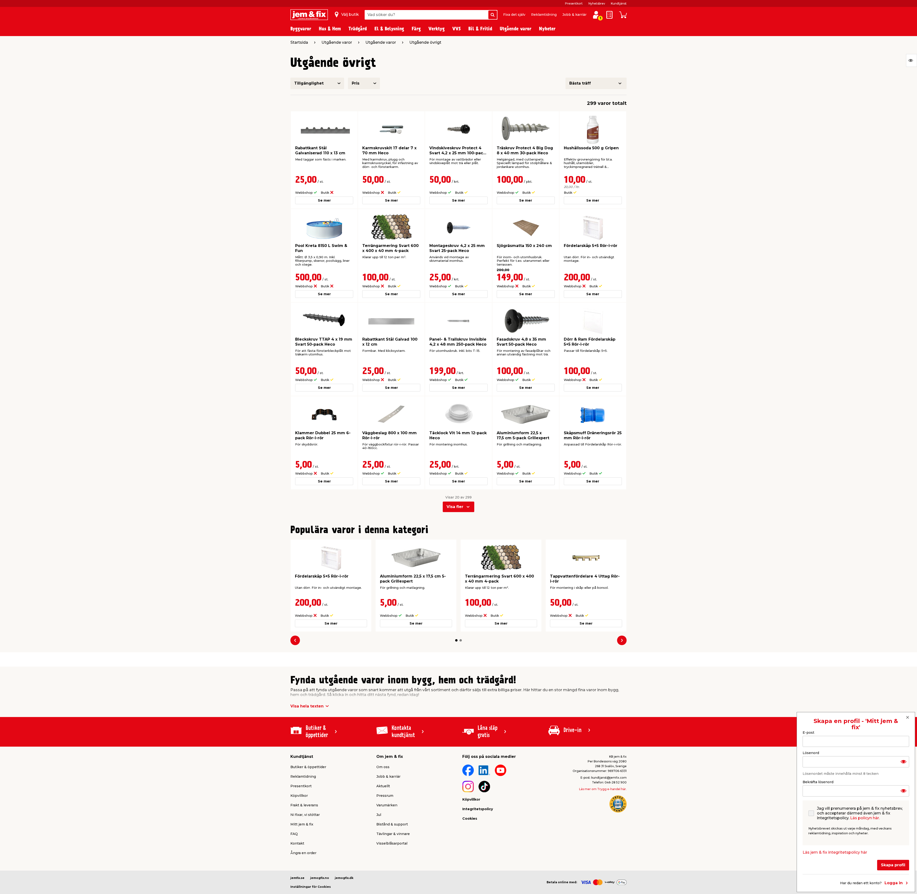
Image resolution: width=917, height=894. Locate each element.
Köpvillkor (299, 795)
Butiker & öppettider (308, 767)
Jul (378, 815)
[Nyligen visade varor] (911, 60)
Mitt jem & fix (301, 824)
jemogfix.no (319, 877)
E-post (808, 732)
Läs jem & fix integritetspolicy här (835, 852)
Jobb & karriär (574, 14)
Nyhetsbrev (596, 3)
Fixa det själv (514, 14)
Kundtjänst (619, 3)
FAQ (294, 834)
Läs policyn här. (865, 818)
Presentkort (574, 3)
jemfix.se (297, 877)
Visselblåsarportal (391, 843)
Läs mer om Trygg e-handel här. (603, 789)
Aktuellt (383, 786)
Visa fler (455, 506)
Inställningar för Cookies (310, 886)
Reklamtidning (544, 14)
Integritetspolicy (477, 809)
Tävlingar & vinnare (393, 834)
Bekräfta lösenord (818, 782)
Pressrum (384, 795)
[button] (456, 640)
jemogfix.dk (344, 877)
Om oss (382, 767)
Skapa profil (893, 865)
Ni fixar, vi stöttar (305, 815)
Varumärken (386, 805)
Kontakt (297, 843)
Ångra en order (303, 853)
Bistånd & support (392, 824)
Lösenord (811, 753)
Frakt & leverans (304, 805)
